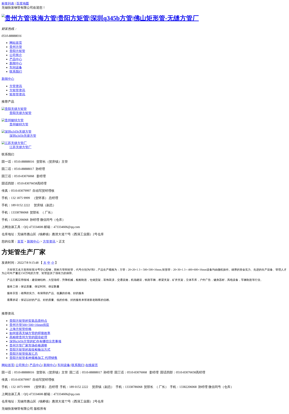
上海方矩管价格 (20, 329)
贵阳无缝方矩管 (20, 113)
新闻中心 (15, 63)
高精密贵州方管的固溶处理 (28, 337)
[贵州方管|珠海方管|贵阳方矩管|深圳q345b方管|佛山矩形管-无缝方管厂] (100, 18)
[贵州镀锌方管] (13, 120)
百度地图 (22, 3)
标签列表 (8, 3)
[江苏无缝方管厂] (14, 143)
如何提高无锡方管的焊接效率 (29, 333)
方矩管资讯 (17, 90)
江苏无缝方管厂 (20, 147)
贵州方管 (15, 46)
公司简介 (15, 55)
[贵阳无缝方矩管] (14, 108)
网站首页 (15, 42)
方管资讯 (15, 86)
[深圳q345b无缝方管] (16, 131)
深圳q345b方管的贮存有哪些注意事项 (35, 341)
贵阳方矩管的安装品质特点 (28, 320)
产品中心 (15, 59)
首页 (20, 241)
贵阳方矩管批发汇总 (23, 353)
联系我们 (15, 71)
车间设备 (15, 67)
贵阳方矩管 (17, 51)
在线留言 (91, 365)
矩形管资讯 (17, 94)
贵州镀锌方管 (18, 124)
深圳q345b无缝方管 (22, 135)
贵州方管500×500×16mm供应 (29, 324)
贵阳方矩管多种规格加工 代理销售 (33, 357)
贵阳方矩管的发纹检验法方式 (29, 349)
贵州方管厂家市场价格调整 (28, 345)
